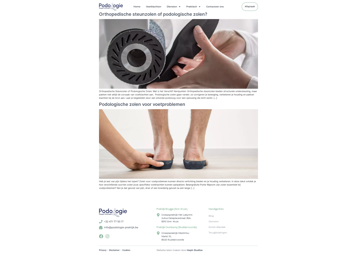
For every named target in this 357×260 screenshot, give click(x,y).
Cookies (126, 250)
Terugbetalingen (218, 232)
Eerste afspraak (217, 227)
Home (136, 6)
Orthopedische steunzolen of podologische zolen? (153, 14)
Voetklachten (153, 6)
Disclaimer (114, 250)
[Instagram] (107, 236)
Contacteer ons (215, 6)
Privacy (102, 250)
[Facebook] (101, 236)
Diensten (172, 6)
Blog (211, 216)
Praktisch (191, 6)
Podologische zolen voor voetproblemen (142, 104)
